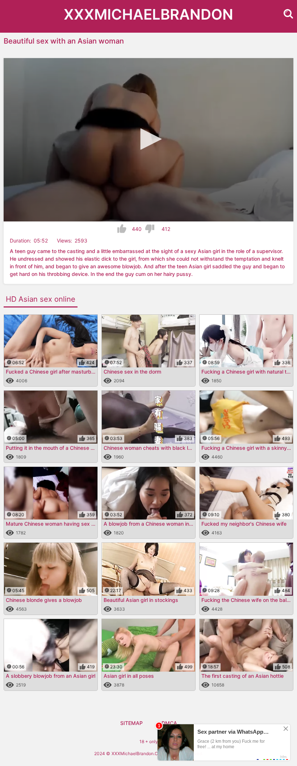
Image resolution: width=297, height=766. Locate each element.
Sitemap (131, 723)
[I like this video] (121, 228)
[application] (148, 139)
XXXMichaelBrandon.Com (138, 753)
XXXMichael (148, 14)
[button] (148, 139)
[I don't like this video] (149, 228)
